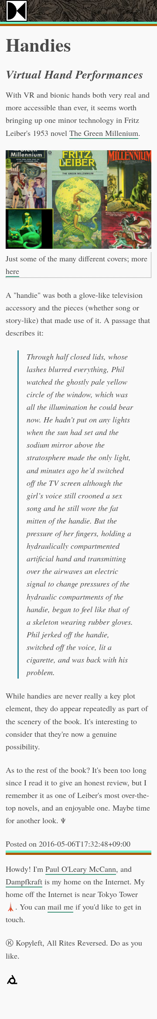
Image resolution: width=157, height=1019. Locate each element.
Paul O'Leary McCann (80, 869)
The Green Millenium (103, 133)
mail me (60, 906)
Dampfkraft (24, 881)
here (12, 271)
